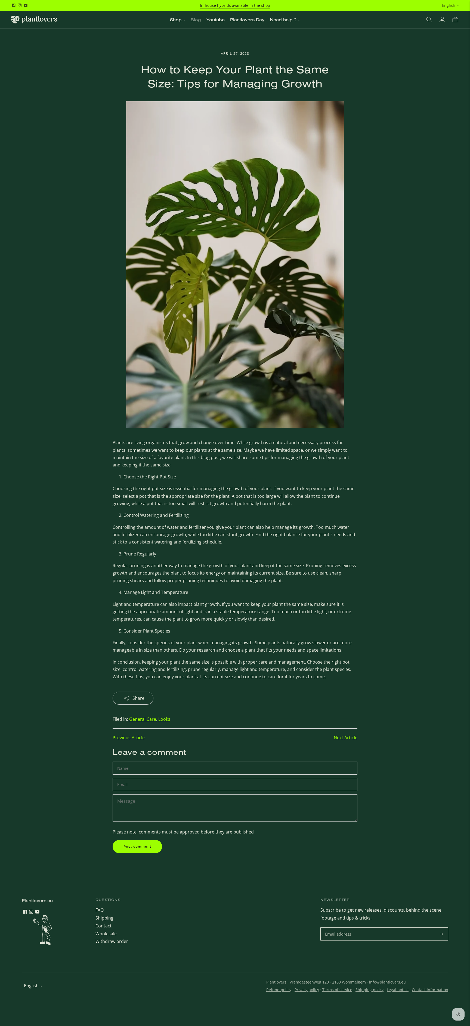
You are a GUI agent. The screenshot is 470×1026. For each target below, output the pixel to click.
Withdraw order (111, 941)
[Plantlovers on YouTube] (25, 5)
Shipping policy (369, 989)
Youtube (215, 19)
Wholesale (106, 934)
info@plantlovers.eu (387, 982)
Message (126, 794)
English (448, 5)
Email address (339, 927)
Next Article (345, 738)
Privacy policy (307, 989)
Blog (196, 19)
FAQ (99, 910)
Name (123, 762)
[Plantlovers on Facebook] (14, 5)
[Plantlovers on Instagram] (19, 5)
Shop (176, 19)
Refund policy (278, 989)
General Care (142, 719)
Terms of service (337, 989)
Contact (103, 926)
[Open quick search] (429, 20)
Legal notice (398, 989)
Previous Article (129, 738)
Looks (164, 719)
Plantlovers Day (247, 19)
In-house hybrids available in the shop (235, 5)
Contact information (430, 989)
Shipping (104, 918)
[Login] (442, 20)
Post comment (137, 846)
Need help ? (283, 19)
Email (123, 778)
